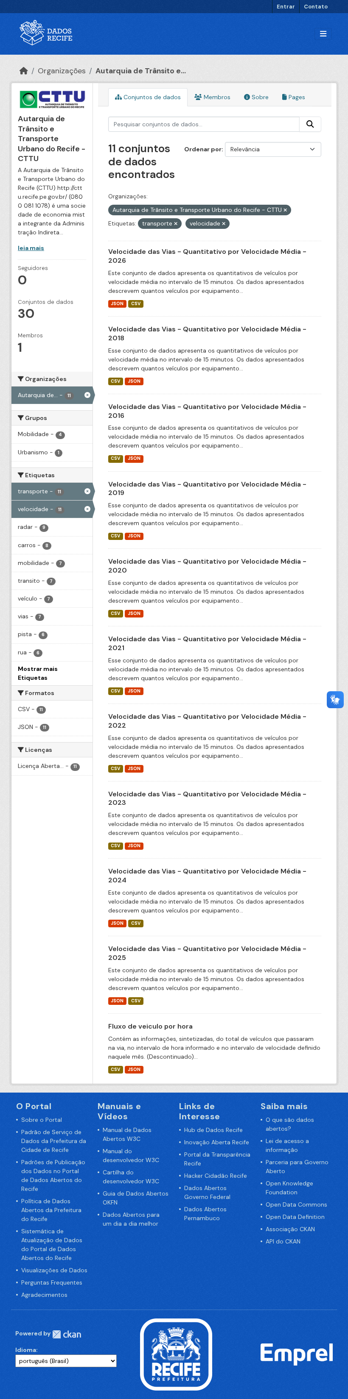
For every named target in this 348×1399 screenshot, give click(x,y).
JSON (117, 303)
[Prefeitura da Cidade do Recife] (176, 1353)
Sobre (259, 97)
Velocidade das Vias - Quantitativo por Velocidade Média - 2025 (207, 953)
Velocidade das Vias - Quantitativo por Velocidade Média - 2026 (207, 256)
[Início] (24, 70)
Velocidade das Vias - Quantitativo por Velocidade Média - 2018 (207, 333)
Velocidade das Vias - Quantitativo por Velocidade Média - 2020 (207, 566)
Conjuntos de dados (151, 97)
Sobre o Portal (41, 1120)
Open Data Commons (296, 1204)
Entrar (286, 6)
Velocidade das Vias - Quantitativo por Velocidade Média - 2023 (207, 798)
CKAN (66, 1334)
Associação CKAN (290, 1229)
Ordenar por (203, 149)
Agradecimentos (44, 1295)
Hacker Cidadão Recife (215, 1175)
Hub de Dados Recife (213, 1130)
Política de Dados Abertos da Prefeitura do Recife (51, 1210)
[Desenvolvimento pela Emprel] (297, 1353)
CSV (135, 303)
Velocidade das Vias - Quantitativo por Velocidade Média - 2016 (207, 411)
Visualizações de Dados (54, 1270)
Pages (296, 97)
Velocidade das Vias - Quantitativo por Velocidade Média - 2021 (207, 643)
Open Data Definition (295, 1217)
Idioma (25, 1350)
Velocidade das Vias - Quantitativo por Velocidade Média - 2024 (207, 875)
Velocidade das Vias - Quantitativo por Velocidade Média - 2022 (207, 721)
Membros (216, 97)
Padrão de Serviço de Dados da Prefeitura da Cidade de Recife (53, 1141)
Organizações (62, 70)
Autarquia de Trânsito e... (140, 70)
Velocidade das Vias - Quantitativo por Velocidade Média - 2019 (207, 489)
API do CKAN (283, 1241)
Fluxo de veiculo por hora (150, 1026)
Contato (316, 6)
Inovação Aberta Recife (216, 1142)
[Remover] (285, 210)
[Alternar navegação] (323, 34)
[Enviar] (310, 124)
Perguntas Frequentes (51, 1282)
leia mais (31, 248)
